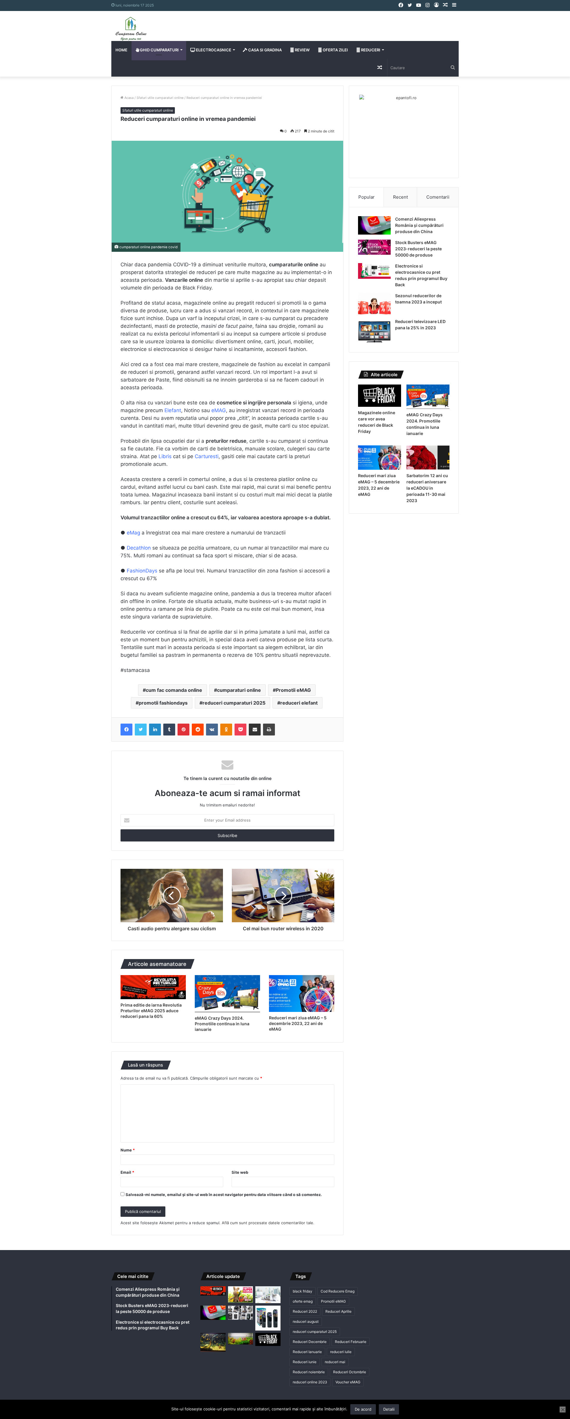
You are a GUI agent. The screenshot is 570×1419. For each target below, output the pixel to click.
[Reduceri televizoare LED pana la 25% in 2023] (374, 331)
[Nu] (563, 1409)
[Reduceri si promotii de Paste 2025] (240, 1294)
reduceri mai (335, 1362)
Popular (366, 197)
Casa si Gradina (264, 50)
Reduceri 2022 (305, 1311)
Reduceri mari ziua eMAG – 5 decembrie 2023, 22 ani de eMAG (298, 1023)
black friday (302, 1291)
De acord (363, 1409)
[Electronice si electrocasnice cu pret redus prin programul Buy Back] (374, 271)
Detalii (389, 1409)
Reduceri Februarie (350, 1341)
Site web (240, 1172)
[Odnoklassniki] (226, 729)
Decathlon (139, 548)
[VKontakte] (212, 729)
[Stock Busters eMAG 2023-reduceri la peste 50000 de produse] (374, 247)
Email (127, 1172)
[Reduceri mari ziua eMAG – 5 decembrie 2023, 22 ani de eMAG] (301, 993)
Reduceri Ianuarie (307, 1352)
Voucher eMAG (347, 1382)
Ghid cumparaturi (159, 50)
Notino (192, 410)
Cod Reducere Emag (337, 1291)
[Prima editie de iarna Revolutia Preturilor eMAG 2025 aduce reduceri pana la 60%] (153, 987)
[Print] (269, 729)
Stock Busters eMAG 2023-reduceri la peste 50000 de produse (418, 248)
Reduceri (370, 50)
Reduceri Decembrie (310, 1341)
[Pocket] (240, 729)
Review (302, 50)
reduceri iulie (341, 1352)
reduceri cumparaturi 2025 (233, 703)
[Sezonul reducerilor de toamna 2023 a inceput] (374, 304)
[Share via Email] (255, 729)
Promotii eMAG (293, 690)
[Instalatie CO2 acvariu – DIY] (213, 1342)
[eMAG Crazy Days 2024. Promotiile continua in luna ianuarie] (227, 993)
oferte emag (303, 1301)
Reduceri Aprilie (338, 1311)
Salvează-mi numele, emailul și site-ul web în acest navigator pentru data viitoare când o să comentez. (224, 1194)
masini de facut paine (226, 326)
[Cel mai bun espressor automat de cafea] (240, 1313)
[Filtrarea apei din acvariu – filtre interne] (268, 1318)
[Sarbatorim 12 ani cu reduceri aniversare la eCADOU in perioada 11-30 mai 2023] (427, 457)
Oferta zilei (335, 50)
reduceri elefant (299, 703)
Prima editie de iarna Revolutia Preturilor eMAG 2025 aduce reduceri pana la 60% (151, 1010)
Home (121, 50)
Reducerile (133, 632)
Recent (400, 197)
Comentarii (437, 197)
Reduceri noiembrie (309, 1372)
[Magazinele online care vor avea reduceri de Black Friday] (379, 396)
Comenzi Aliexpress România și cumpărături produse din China (419, 225)
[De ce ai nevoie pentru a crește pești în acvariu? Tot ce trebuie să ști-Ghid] (240, 1338)
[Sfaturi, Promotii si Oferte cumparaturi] (131, 29)
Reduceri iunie (304, 1362)
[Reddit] (198, 729)
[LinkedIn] (155, 729)
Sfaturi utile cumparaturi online (160, 98)
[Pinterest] (183, 729)
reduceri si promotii (278, 303)
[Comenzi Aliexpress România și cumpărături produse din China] (374, 225)
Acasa (129, 98)
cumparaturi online (239, 690)
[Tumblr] (169, 729)
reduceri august (306, 1321)
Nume (128, 1150)
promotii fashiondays (163, 703)
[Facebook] (126, 729)
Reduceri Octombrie (349, 1372)
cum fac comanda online (174, 690)
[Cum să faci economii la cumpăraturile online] (268, 1294)
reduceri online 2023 (310, 1382)
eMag (133, 533)
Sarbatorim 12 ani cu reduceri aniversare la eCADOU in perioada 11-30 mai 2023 (427, 488)
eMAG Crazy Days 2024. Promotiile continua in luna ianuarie (222, 1023)
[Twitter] (141, 729)
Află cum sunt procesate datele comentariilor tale (267, 1222)
